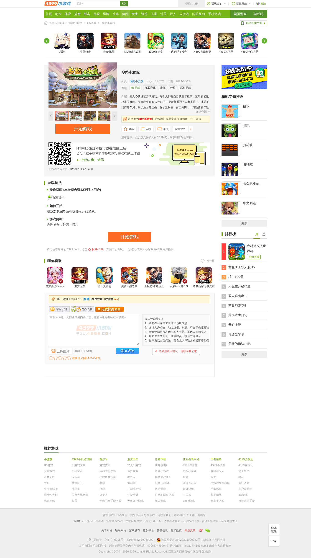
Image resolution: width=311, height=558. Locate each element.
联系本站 (120, 530)
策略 (115, 14)
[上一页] (46, 41)
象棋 (102, 483)
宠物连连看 (189, 483)
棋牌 (106, 14)
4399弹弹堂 (155, 51)
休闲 (125, 14)
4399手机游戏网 (82, 459)
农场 (163, 87)
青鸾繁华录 (236, 334)
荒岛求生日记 (237, 315)
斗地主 (76, 489)
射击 (87, 14)
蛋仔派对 (243, 483)
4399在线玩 (245, 465)
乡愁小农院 (108, 23)
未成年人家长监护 (220, 545)
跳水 (246, 106)
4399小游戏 (57, 23)
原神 (62, 51)
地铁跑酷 (49, 500)
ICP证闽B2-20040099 (139, 539)
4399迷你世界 (249, 51)
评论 (274, 541)
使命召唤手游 (191, 459)
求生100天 (235, 277)
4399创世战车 (132, 51)
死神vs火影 (51, 494)
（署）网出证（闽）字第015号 (104, 539)
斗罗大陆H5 (51, 489)
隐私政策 (176, 530)
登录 (188, 3)
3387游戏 (189, 500)
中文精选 (249, 203)
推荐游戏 (51, 448)
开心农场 (234, 324)
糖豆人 (131, 477)
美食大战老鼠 (129, 286)
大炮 (46, 483)
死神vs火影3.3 (179, 286)
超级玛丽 (188, 489)
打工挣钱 (150, 87)
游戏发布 (134, 530)
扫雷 (74, 500)
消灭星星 (243, 471)
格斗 (241, 477)
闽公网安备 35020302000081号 (180, 539)
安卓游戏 (49, 471)
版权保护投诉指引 (214, 539)
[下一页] (264, 41)
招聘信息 (162, 530)
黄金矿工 (77, 483)
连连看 (76, 477)
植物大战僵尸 (163, 477)
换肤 (263, 3)
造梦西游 (132, 471)
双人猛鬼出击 (237, 296)
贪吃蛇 (248, 164)
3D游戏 (242, 494)
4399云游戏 (162, 483)
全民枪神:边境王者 (154, 289)
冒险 (96, 14)
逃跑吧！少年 (179, 51)
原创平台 (148, 530)
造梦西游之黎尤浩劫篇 (204, 289)
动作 (58, 14)
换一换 (210, 260)
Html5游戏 (145, 119)
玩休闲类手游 (254, 23)
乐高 (185, 477)
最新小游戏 (162, 471)
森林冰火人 (217, 471)
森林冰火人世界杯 (256, 248)
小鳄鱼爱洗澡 (107, 477)
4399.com (73, 249)
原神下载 (160, 459)
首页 (49, 14)
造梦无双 (108, 51)
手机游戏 (214, 14)
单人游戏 (160, 500)
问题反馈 (190, 530)
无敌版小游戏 (135, 500)
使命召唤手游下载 (110, 500)
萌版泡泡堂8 (237, 305)
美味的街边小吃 (239, 344)
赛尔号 (103, 459)
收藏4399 (98, 249)
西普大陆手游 (246, 500)
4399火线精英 (202, 51)
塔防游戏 (160, 489)
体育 (68, 14)
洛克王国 (132, 459)
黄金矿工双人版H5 (241, 267)
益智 (77, 14)
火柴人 (103, 494)
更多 (244, 223)
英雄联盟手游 (107, 471)
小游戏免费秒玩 (220, 483)
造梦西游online (55, 286)
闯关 (213, 477)
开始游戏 (253, 256)
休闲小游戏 (75, 23)
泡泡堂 (131, 483)
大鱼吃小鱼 (251, 184)
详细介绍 (201, 111)
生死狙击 (85, 51)
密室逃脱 (216, 489)
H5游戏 (91, 23)
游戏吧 (258, 14)
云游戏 (184, 14)
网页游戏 (240, 14)
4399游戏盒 (245, 459)
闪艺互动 (198, 14)
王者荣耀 (216, 459)
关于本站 (106, 530)
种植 (173, 87)
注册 (195, 3)
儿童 (154, 14)
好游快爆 (132, 494)
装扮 (144, 14)
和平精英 (216, 494)
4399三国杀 (226, 51)
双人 (173, 14)
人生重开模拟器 (239, 286)
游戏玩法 (274, 529)
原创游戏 (185, 87)
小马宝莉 (77, 471)
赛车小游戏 (217, 500)
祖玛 (246, 125)
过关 (163, 14)
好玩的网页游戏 (164, 494)
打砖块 (248, 145)
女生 (135, 14)
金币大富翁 (104, 286)
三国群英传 (134, 489)
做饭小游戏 (189, 471)
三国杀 (187, 494)
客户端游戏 (245, 489)
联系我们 (165, 515)
